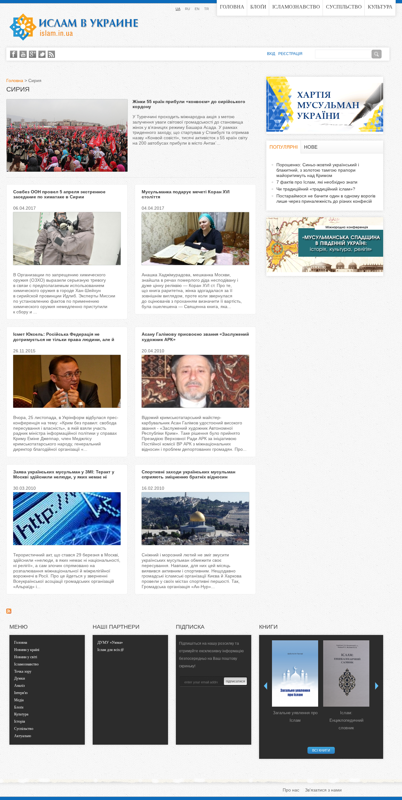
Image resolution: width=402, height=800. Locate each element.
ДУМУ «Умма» (110, 642)
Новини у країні (26, 650)
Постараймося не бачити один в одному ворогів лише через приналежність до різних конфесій (325, 198)
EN (197, 9)
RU (187, 9)
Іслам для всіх (108, 650)
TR (206, 9)
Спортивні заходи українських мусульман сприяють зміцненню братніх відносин (188, 474)
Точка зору (22, 671)
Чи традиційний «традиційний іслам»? (315, 188)
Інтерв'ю (21, 693)
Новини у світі (25, 657)
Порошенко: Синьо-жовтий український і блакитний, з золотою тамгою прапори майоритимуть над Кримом (317, 170)
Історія (19, 721)
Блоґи (258, 6)
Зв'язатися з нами (323, 789)
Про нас (291, 789)
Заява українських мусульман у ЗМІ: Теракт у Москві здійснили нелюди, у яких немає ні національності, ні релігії (63, 477)
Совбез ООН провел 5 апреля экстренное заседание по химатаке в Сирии (59, 194)
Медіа (19, 700)
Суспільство (344, 6)
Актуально (22, 736)
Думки (19, 678)
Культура (380, 6)
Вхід (271, 54)
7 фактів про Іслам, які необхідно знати (316, 182)
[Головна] (73, 27)
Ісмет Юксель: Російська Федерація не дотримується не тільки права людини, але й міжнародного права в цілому (63, 339)
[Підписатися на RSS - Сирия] (8, 612)
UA (178, 9)
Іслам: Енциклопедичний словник (346, 720)
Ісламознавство (296, 6)
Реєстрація (290, 54)
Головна (232, 6)
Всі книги (321, 750)
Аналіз (19, 685)
